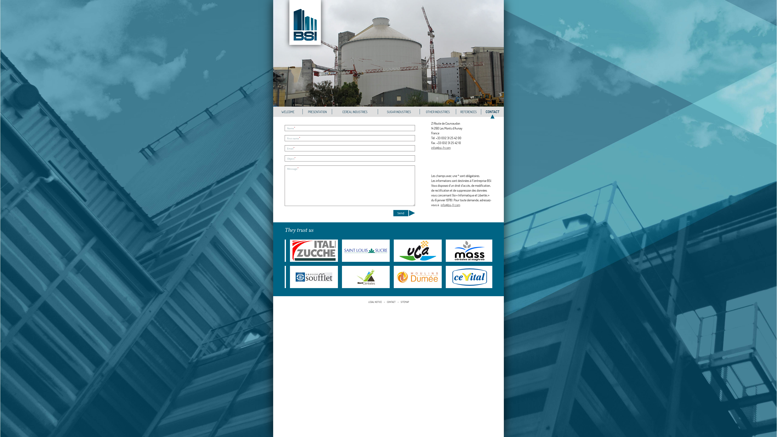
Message (293, 169)
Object (291, 158)
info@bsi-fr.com (441, 148)
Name (291, 128)
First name (293, 138)
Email (291, 148)
